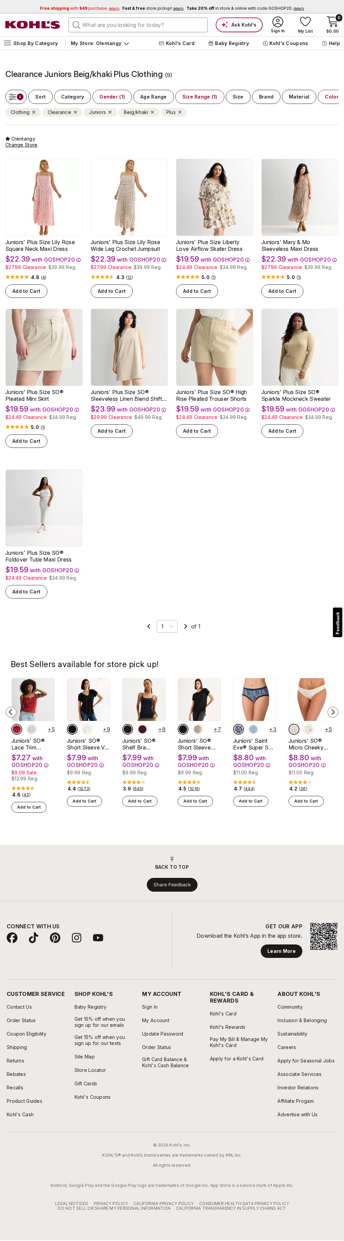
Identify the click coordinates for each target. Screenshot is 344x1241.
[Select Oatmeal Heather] (87, 729)
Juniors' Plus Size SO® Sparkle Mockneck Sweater (296, 395)
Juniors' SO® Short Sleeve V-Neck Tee (87, 744)
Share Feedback (172, 884)
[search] (77, 25)
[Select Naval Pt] (238, 729)
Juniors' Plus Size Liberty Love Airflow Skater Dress (209, 245)
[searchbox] (138, 24)
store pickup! (152, 8)
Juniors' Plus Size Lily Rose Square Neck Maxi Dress (40, 245)
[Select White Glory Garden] (308, 729)
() (44, 277)
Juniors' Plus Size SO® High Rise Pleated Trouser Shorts (211, 395)
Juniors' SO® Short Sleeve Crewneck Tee (196, 744)
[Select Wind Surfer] (253, 729)
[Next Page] (185, 626)
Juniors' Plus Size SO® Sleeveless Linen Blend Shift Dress (126, 395)
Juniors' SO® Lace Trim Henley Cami (28, 744)
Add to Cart (26, 291)
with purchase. (79, 8)
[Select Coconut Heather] (31, 729)
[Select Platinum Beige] (197, 729)
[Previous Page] (148, 626)
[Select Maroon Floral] (16, 729)
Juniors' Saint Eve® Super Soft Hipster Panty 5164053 (254, 744)
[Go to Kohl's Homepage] (32, 25)
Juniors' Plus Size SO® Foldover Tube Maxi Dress (38, 556)
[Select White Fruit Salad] (294, 729)
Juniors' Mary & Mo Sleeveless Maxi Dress (289, 245)
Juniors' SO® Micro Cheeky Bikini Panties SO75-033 (306, 744)
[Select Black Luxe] (72, 729)
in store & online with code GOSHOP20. (245, 8)
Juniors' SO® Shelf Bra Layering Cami (140, 744)
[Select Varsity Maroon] (142, 729)
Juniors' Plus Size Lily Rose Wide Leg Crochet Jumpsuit (125, 245)
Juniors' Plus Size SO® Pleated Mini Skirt (34, 395)
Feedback (337, 623)
